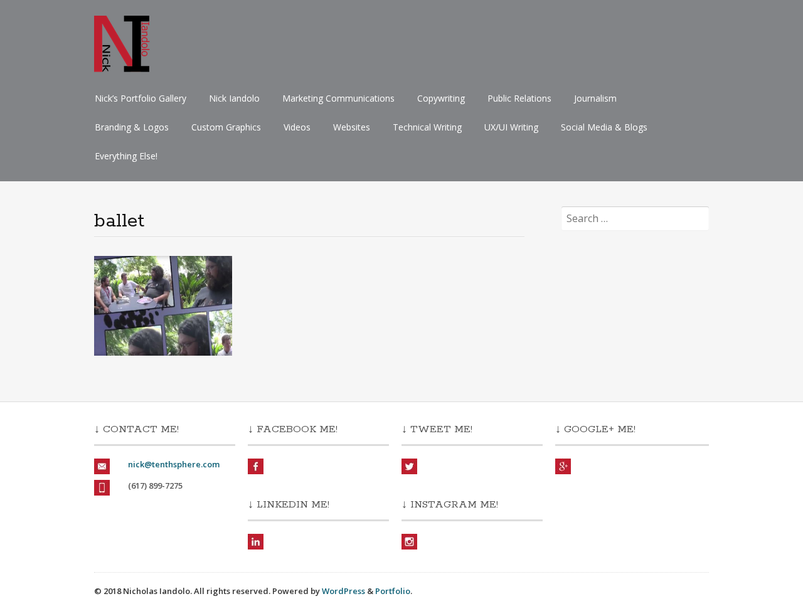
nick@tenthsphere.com (174, 464)
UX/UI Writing (511, 127)
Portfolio (392, 591)
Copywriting (441, 98)
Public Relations (519, 98)
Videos (297, 127)
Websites (351, 127)
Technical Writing (427, 127)
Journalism (595, 98)
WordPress (343, 591)
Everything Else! (126, 156)
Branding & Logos (132, 127)
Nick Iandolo (234, 98)
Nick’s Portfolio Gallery (140, 98)
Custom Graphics (226, 127)
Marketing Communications (338, 98)
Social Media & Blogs (604, 127)
